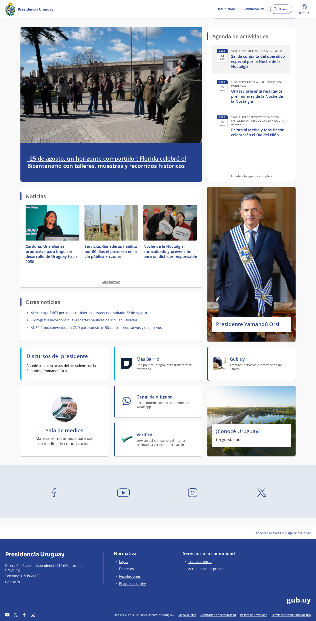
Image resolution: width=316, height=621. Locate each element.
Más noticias (111, 282)
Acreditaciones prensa (206, 568)
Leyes (123, 561)
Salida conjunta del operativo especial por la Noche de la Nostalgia (258, 61)
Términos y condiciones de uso (291, 615)
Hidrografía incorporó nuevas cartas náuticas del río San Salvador (84, 320)
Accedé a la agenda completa (251, 176)
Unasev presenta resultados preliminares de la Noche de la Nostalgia (257, 96)
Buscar (281, 10)
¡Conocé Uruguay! (238, 431)
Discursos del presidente (57, 356)
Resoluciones (130, 576)
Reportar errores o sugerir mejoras (282, 533)
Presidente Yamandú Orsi (247, 324)
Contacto (12, 582)
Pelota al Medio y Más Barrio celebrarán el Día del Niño (257, 132)
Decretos (126, 568)
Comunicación (253, 9)
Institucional (227, 9)
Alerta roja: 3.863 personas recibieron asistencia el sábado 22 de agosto (89, 312)
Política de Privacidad (253, 615)
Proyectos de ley (132, 583)
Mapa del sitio (187, 615)
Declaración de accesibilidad (218, 615)
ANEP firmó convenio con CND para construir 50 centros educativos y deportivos (96, 327)
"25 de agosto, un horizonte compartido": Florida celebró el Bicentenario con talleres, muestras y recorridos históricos (106, 162)
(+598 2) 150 (30, 575)
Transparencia (200, 561)
